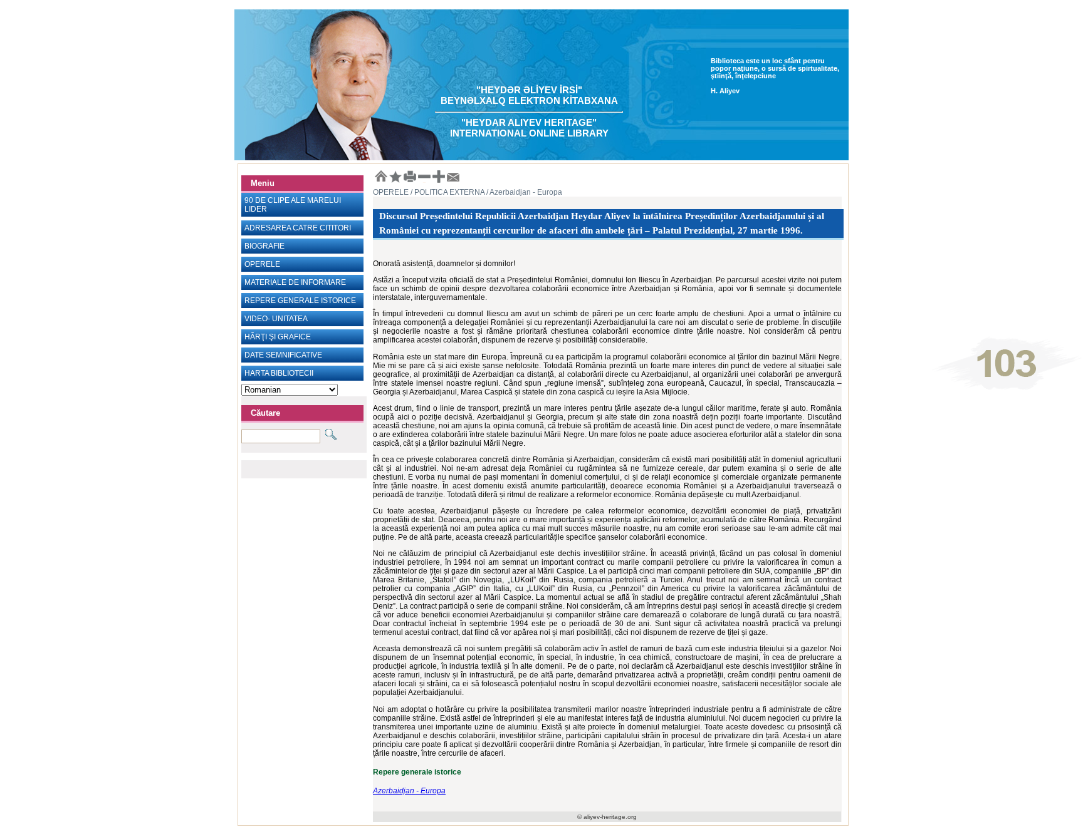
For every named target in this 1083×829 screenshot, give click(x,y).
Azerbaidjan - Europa (409, 790)
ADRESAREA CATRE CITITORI (297, 228)
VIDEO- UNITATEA (276, 318)
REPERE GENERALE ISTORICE (300, 300)
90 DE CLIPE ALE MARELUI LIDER (292, 205)
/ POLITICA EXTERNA (446, 192)
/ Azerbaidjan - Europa (523, 192)
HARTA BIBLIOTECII (278, 373)
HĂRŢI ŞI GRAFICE (277, 336)
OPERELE (262, 264)
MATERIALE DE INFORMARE (295, 282)
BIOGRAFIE (264, 246)
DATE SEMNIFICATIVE (283, 355)
